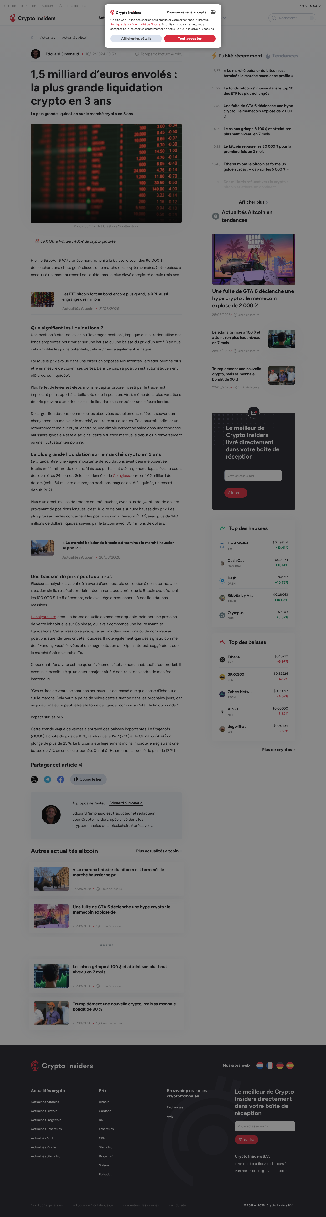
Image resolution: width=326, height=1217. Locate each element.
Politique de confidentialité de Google (135, 24)
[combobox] (213, 12)
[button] (136, 38)
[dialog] (163, 26)
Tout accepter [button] (190, 39)
